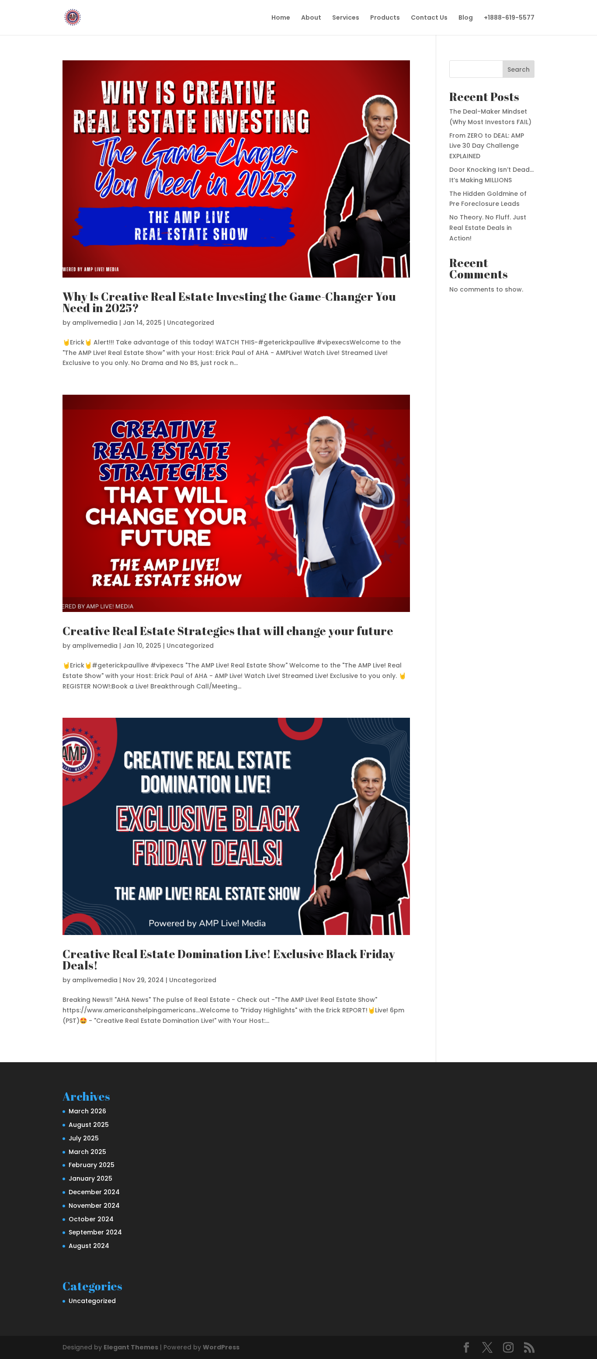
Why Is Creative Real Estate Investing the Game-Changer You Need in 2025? (229, 302)
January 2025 (90, 1178)
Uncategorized (190, 322)
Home (280, 18)
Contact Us (429, 18)
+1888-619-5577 (509, 18)
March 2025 (87, 1151)
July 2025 (84, 1138)
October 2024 (91, 1219)
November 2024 (94, 1205)
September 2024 (95, 1232)
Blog (465, 18)
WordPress (221, 1347)
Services (345, 18)
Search (518, 69)
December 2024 (94, 1192)
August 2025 (89, 1124)
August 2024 (89, 1245)
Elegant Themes (131, 1347)
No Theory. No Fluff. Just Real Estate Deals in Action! (487, 228)
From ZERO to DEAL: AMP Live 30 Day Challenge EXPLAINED (486, 146)
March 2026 (87, 1111)
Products (385, 18)
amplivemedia (95, 322)
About (311, 18)
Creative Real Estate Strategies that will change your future (227, 631)
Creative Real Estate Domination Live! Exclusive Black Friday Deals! (228, 959)
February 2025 (92, 1165)
